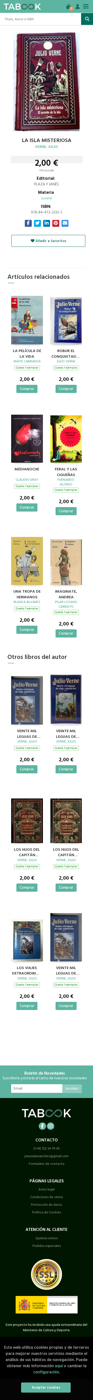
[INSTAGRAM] (50, 1126)
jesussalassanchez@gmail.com (46, 1156)
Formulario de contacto (46, 1164)
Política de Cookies (46, 1212)
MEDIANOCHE (27, 469)
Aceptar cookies (46, 1387)
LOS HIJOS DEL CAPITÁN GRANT (27, 852)
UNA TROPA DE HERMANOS (27, 594)
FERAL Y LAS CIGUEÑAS (66, 471)
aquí (59, 1366)
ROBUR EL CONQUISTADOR (66, 353)
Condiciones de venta (46, 1197)
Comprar (27, 389)
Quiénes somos (46, 1238)
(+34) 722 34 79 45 (46, 1148)
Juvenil (46, 198)
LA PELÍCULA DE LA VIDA (27, 353)
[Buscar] (87, 19)
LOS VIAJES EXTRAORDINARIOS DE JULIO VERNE (27, 970)
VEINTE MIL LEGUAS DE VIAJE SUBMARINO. (27, 733)
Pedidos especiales (46, 1246)
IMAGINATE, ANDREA (66, 594)
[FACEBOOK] (42, 1126)
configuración (46, 1372)
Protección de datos (46, 1204)
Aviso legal (46, 1189)
